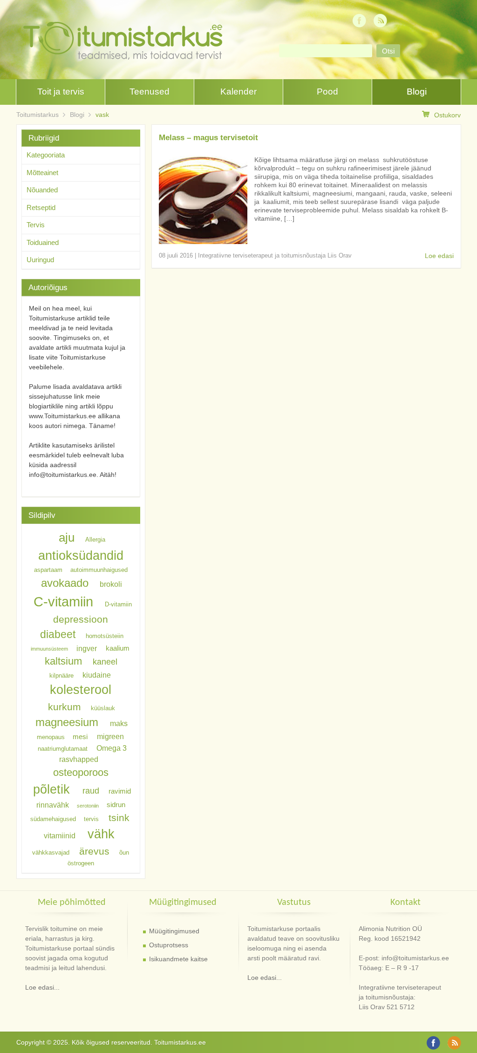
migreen (110, 736)
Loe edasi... (42, 987)
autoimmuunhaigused (99, 569)
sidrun (116, 805)
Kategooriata (46, 155)
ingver (86, 648)
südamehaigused (53, 818)
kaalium (117, 648)
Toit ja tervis (60, 91)
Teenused (149, 91)
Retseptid (41, 207)
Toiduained (43, 242)
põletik (51, 789)
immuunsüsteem (49, 649)
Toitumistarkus (37, 114)
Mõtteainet (42, 173)
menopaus (51, 737)
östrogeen (81, 863)
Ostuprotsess (168, 945)
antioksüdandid (80, 556)
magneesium (66, 722)
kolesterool (80, 689)
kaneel (105, 661)
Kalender (238, 91)
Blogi (417, 91)
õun (124, 852)
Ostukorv (447, 115)
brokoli (111, 584)
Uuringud (40, 260)
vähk (101, 834)
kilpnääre (61, 675)
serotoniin (88, 805)
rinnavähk (52, 805)
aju (67, 537)
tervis (91, 818)
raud (90, 790)
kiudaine (96, 674)
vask (102, 114)
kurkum (64, 706)
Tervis (36, 225)
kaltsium (63, 661)
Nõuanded (42, 190)
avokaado (65, 583)
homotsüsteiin (104, 635)
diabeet (57, 634)
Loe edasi (439, 255)
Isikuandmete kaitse (178, 959)
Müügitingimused (174, 931)
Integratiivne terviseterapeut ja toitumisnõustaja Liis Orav (275, 255)
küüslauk (103, 708)
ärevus (94, 851)
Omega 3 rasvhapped (93, 753)
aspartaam (48, 569)
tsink (119, 817)
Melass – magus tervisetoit (208, 137)
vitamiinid (59, 835)
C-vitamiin (63, 601)
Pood (327, 91)
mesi (80, 736)
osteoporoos (81, 772)
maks (119, 723)
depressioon (80, 619)
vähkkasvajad (50, 852)
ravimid (120, 791)
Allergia (95, 539)
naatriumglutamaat (63, 748)
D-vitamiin (118, 604)
